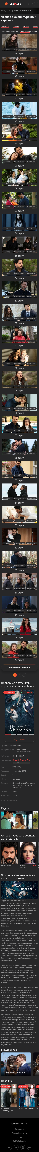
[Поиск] (30, 4)
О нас (19, 1137)
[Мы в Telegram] (16, 1147)
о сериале (5, 26)
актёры (26, 26)
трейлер (16, 26)
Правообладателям (19, 1133)
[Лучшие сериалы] (16, 1076)
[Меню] (2, 4)
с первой (33, 31)
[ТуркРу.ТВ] (13, 4)
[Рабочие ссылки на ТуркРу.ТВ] (29, 1147)
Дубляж (8, 49)
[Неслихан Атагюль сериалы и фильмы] (28, 853)
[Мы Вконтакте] (9, 1147)
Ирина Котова (31, 49)
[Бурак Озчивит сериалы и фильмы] (9, 853)
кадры (35, 26)
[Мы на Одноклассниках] (22, 1147)
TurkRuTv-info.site (19, 1141)
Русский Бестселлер (19, 49)
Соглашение (19, 1129)
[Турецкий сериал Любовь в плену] (27, 1095)
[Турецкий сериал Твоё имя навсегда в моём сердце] (9, 1095)
